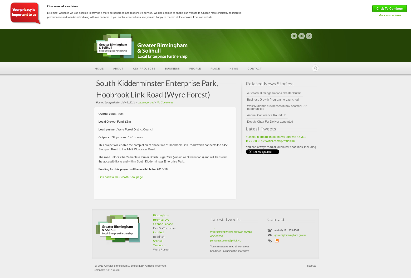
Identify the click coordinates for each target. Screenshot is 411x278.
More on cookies (389, 15)
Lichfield (158, 232)
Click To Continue (390, 8)
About (118, 68)
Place (215, 68)
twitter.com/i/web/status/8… (281, 147)
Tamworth (159, 245)
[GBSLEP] (147, 47)
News (234, 68)
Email (301, 36)
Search (315, 68)
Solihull (157, 241)
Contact (255, 68)
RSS (308, 36)
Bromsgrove (161, 219)
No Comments (165, 102)
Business (172, 68)
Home (99, 68)
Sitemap (311, 265)
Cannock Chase (163, 224)
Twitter (294, 36)
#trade (276, 142)
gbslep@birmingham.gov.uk (290, 235)
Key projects (144, 68)
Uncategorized (145, 102)
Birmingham (161, 215)
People (195, 68)
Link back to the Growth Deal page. (121, 177)
